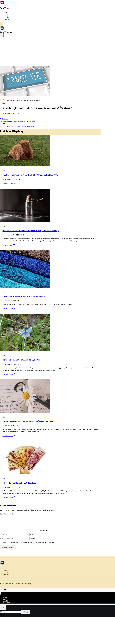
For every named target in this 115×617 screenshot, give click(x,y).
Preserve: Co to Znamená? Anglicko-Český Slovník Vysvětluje (31, 230)
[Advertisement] (57, 48)
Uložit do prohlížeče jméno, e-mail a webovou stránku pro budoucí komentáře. (28, 542)
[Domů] (3, 100)
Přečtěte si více (9, 183)
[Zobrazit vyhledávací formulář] (1, 24)
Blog (6, 15)
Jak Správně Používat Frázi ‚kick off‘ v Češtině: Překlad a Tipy (31, 175)
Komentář (44, 530)
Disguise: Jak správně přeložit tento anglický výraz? (17, 125)
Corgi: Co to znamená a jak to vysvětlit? (22, 360)
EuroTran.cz (8, 113)
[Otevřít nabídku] (2, 35)
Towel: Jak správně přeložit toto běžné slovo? (24, 296)
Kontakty (7, 19)
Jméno (32, 534)
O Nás (7, 17)
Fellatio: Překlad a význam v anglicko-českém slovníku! (28, 421)
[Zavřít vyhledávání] (3, 607)
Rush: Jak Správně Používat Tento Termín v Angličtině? (18, 120)
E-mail (32, 538)
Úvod (6, 12)
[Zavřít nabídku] (0, 593)
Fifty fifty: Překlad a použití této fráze (20, 483)
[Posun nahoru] (1, 590)
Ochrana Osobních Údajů (23, 584)
